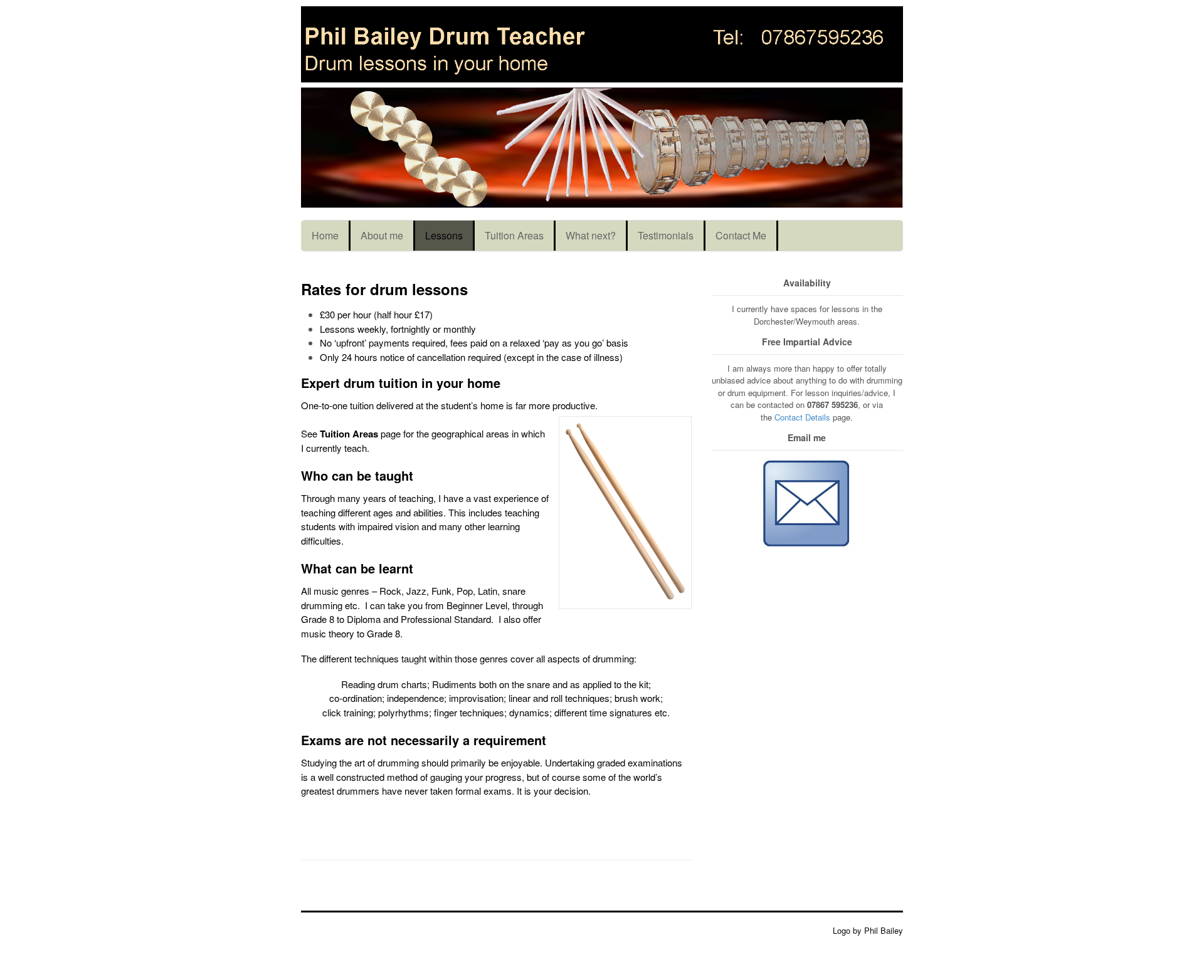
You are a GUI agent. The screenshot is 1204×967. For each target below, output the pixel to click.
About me (382, 235)
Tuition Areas (514, 235)
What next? (591, 235)
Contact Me (741, 235)
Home (325, 235)
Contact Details (802, 417)
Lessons (444, 235)
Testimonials (666, 235)
